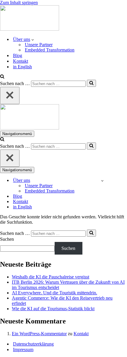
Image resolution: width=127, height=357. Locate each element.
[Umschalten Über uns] (102, 180)
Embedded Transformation (49, 49)
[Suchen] (2, 76)
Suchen (7, 239)
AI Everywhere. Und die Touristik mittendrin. (54, 292)
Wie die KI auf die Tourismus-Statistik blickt (53, 308)
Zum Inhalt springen (19, 2)
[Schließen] (9, 95)
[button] (33, 39)
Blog (17, 55)
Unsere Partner (39, 44)
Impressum (23, 349)
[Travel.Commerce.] (29, 28)
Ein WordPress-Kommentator (39, 333)
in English (22, 66)
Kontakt (20, 61)
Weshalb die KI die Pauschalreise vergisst (50, 276)
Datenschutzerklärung (33, 343)
